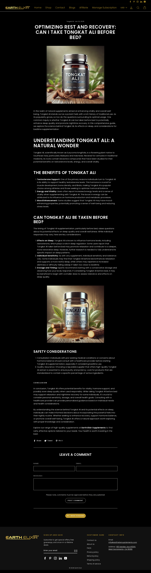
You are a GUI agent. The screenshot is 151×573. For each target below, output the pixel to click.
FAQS (89, 548)
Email (79, 463)
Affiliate (83, 7)
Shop (48, 7)
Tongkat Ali (70, 21)
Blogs (72, 7)
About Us (90, 544)
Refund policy (92, 556)
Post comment (75, 500)
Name (36, 463)
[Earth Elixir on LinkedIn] (60, 558)
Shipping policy (93, 560)
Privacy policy (93, 552)
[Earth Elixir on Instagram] (55, 558)
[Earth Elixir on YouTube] (65, 558)
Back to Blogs (77, 516)
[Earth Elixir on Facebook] (45, 558)
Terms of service (94, 564)
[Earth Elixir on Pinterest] (50, 558)
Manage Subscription (104, 7)
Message (38, 476)
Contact (60, 7)
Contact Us (91, 540)
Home (37, 7)
